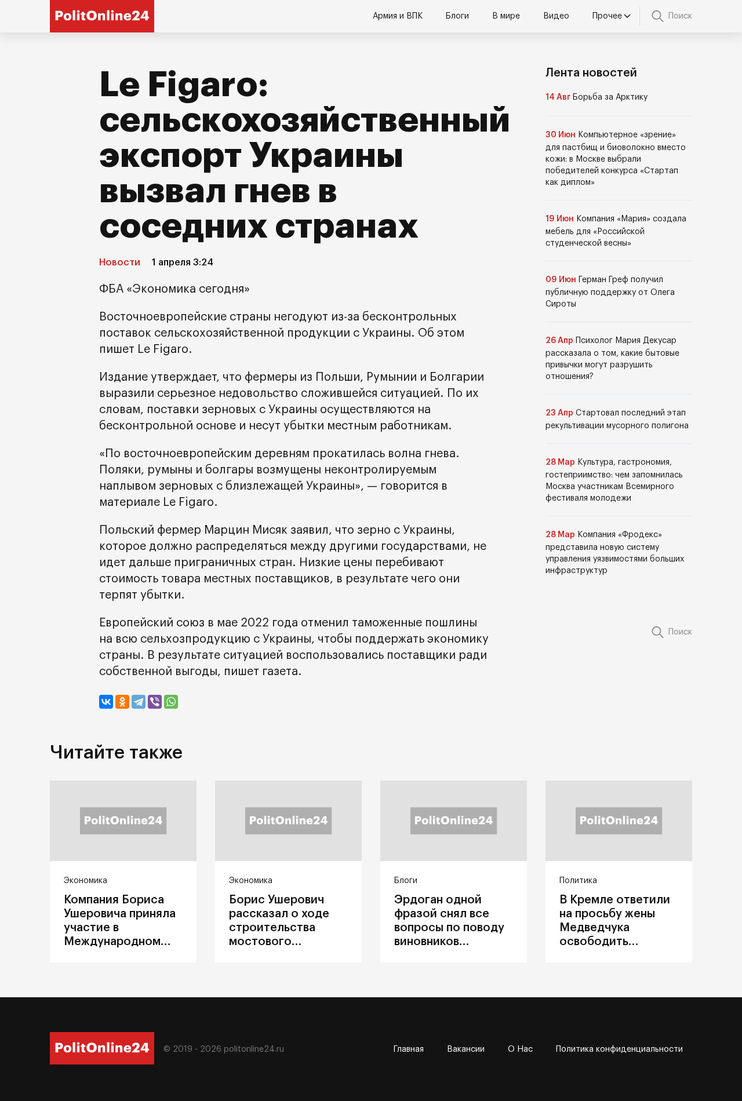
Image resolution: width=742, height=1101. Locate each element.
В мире (506, 16)
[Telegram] (139, 702)
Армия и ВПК (398, 16)
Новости (119, 262)
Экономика (85, 881)
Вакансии (466, 1049)
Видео (556, 16)
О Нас (520, 1049)
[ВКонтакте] (106, 702)
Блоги (457, 16)
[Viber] (155, 702)
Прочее (607, 16)
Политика (578, 881)
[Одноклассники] (122, 702)
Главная (409, 1049)
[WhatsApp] (171, 702)
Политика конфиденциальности (619, 1049)
